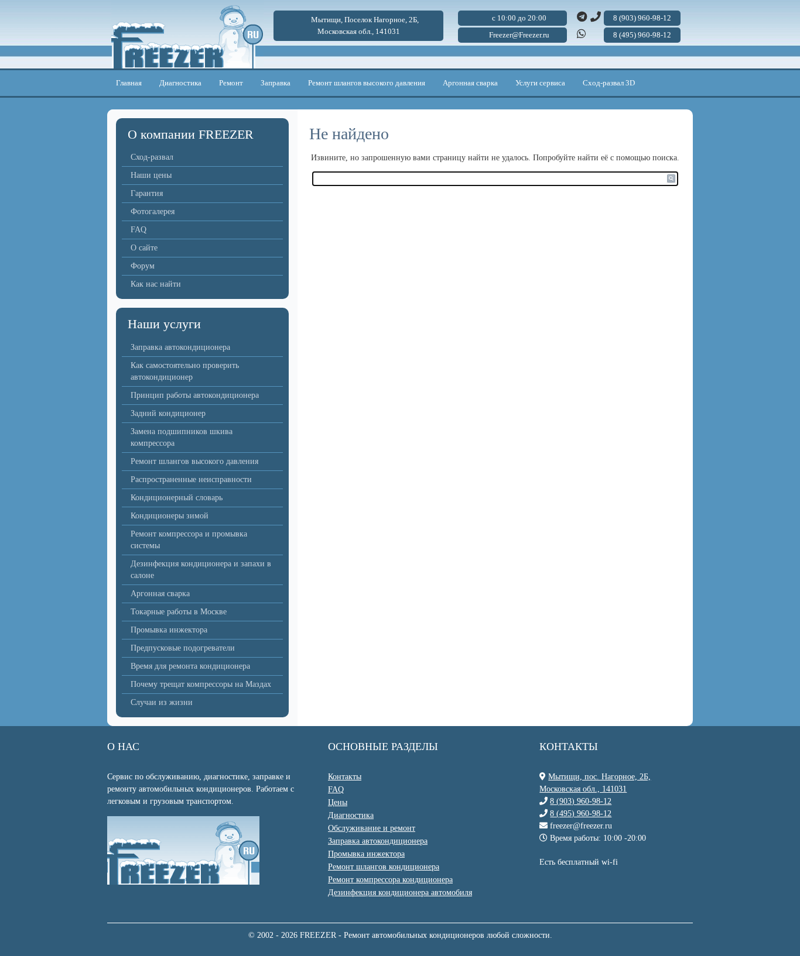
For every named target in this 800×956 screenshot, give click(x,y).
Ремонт (231, 82)
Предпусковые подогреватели (183, 648)
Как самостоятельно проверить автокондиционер (185, 371)
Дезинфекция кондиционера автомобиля (400, 892)
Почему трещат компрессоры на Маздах (201, 684)
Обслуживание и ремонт (371, 828)
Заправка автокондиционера (180, 347)
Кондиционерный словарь (177, 497)
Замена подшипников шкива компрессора (182, 437)
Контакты (344, 776)
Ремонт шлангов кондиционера (383, 866)
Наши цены (151, 175)
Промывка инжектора (169, 629)
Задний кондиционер (168, 413)
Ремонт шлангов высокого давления (366, 82)
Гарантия (147, 193)
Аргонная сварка (470, 82)
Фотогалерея (153, 211)
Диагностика (180, 82)
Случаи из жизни (162, 702)
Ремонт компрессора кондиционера (390, 879)
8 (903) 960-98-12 (580, 801)
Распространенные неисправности (191, 479)
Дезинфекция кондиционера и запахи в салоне (201, 569)
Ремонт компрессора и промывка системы (189, 539)
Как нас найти (156, 284)
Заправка (275, 82)
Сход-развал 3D (609, 82)
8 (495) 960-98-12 (580, 813)
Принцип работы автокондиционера (195, 395)
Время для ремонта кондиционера (190, 666)
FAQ (138, 229)
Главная (129, 82)
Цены (337, 802)
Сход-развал (152, 157)
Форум (143, 266)
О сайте (144, 247)
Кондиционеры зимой (169, 515)
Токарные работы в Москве (179, 611)
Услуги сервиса (540, 82)
